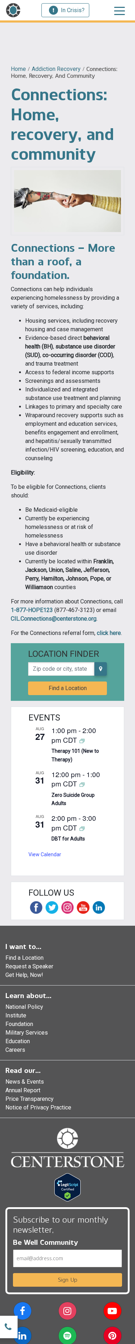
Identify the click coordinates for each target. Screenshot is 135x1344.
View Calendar (44, 854)
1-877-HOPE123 (32, 610)
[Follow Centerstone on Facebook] (36, 907)
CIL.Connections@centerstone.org (53, 618)
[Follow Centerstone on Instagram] (67, 907)
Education (17, 1041)
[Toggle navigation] (119, 10)
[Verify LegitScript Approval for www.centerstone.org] (67, 1186)
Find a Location (68, 688)
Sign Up (67, 1279)
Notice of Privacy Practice (38, 1107)
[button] (22, 1312)
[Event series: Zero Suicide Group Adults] (82, 784)
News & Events (24, 1081)
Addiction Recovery (56, 69)
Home (18, 69)
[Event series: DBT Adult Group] (82, 828)
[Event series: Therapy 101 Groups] (82, 740)
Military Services (26, 1032)
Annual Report (22, 1090)
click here (109, 633)
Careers (15, 1049)
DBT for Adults (68, 839)
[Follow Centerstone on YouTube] (83, 907)
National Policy (24, 1006)
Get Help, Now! (24, 975)
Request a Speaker (29, 966)
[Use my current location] (100, 669)
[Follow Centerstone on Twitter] (51, 907)
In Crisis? (73, 10)
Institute (15, 1015)
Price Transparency (29, 1098)
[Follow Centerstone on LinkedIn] (99, 907)
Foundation (19, 1024)
